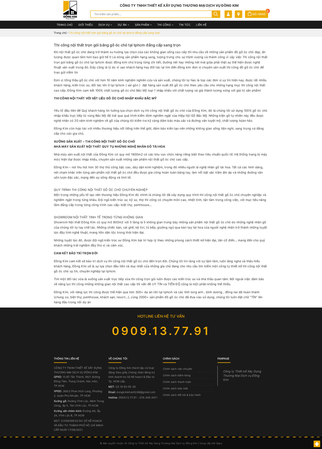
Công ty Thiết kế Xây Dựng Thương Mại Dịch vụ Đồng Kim (242, 376)
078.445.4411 (148, 397)
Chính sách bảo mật (175, 388)
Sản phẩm (142, 24)
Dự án (123, 24)
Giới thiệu (85, 24)
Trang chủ (65, 24)
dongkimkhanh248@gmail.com (135, 392)
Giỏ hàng (259, 14)
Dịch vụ (104, 24)
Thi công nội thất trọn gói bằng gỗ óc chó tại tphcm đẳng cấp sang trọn (117, 45)
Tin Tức (184, 24)
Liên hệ (201, 24)
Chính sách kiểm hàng (177, 375)
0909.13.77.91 (161, 331)
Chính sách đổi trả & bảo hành (182, 394)
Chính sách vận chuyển (177, 368)
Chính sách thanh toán (177, 381)
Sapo (219, 443)
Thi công (164, 24)
